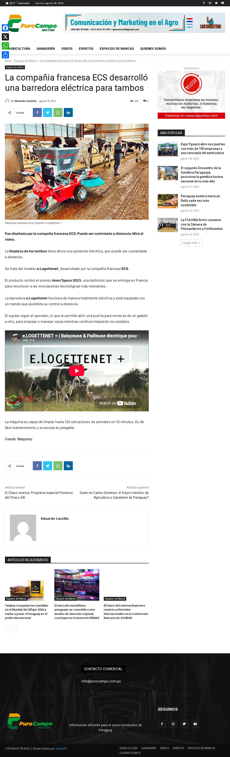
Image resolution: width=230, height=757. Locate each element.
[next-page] (15, 629)
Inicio (8, 61)
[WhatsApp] (57, 112)
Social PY (61, 748)
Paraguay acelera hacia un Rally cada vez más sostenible (200, 200)
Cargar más (189, 243)
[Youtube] (222, 3)
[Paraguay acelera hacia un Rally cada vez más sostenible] (168, 201)
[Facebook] (203, 3)
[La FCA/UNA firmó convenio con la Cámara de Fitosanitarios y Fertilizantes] (168, 225)
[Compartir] (5, 54)
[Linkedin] (68, 112)
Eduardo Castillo (25, 101)
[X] (5, 36)
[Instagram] (210, 3)
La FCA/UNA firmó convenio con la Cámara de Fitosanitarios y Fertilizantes (202, 224)
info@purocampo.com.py (101, 681)
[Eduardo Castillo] (8, 101)
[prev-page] (8, 629)
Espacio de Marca (26, 61)
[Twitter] (216, 3)
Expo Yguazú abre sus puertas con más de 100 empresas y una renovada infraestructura (203, 148)
